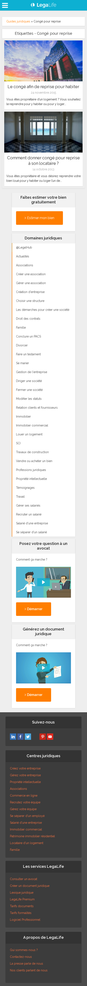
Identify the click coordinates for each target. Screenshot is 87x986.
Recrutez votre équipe (25, 802)
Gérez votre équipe (23, 809)
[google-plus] (35, 736)
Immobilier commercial (26, 829)
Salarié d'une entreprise (26, 822)
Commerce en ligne (23, 795)
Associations (18, 788)
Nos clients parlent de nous (29, 970)
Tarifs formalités (20, 913)
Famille (15, 849)
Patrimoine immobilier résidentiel (32, 836)
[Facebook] (20, 736)
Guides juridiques (18, 21)
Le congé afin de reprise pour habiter (43, 86)
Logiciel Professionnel (25, 919)
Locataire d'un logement (26, 843)
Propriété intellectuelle (25, 782)
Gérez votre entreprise (25, 775)
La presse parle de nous (26, 963)
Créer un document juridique (29, 885)
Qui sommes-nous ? (24, 950)
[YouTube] (50, 736)
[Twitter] (28, 736)
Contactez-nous (21, 956)
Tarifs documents (22, 906)
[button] (43, 582)
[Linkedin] (13, 736)
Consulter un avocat (23, 879)
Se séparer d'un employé (27, 816)
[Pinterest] (42, 736)
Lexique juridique (21, 892)
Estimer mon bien (40, 218)
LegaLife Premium (22, 899)
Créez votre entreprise (25, 768)
